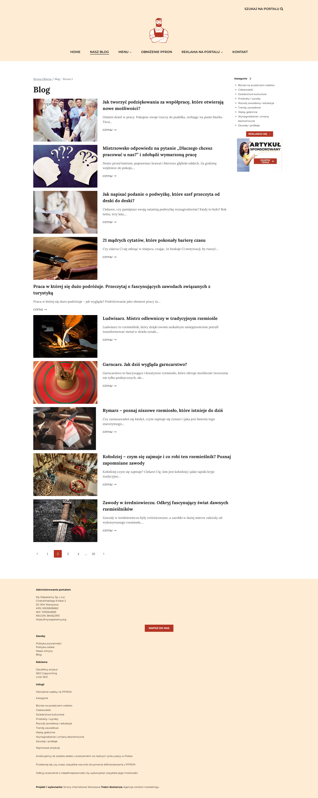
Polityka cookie (45, 647)
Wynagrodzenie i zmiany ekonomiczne (60, 736)
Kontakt (240, 52)
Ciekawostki (245, 89)
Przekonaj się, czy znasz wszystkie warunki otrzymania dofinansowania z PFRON (85, 764)
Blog (39, 654)
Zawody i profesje (249, 125)
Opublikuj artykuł (46, 669)
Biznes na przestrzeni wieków (256, 85)
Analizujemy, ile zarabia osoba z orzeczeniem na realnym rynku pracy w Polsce (84, 756)
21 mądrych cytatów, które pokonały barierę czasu (154, 240)
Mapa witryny (44, 650)
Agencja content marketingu (141, 787)
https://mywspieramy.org (51, 619)
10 (93, 554)
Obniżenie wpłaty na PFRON (54, 691)
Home (75, 52)
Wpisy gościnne (247, 112)
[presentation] (65, 120)
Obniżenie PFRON (156, 52)
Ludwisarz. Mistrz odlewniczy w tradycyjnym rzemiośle (160, 318)
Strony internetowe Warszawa (81, 787)
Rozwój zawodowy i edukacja (256, 103)
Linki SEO (42, 676)
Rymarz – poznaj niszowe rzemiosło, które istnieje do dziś (163, 410)
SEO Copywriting (46, 673)
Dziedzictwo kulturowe (252, 94)
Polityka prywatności (48, 643)
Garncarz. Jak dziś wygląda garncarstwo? (145, 364)
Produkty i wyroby (249, 98)
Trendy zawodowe (249, 107)
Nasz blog (99, 52)
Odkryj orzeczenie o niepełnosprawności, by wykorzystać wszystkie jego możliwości (87, 772)
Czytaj (109, 129)
